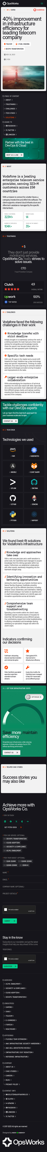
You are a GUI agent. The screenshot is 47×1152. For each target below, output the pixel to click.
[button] (41, 3)
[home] (11, 3)
